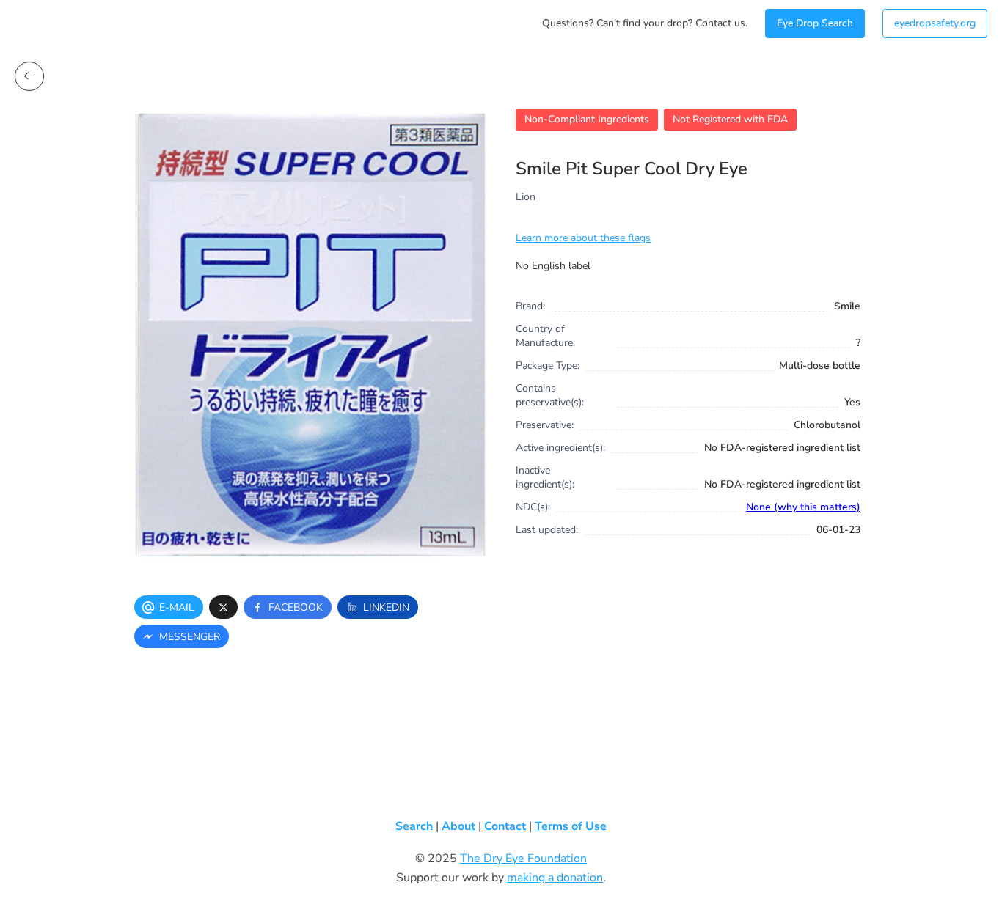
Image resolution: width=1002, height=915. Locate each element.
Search (414, 826)
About (458, 826)
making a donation (555, 878)
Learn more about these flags (583, 238)
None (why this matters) (803, 507)
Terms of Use (571, 826)
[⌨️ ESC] (29, 76)
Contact (505, 826)
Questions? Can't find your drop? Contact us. (644, 23)
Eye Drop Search (815, 23)
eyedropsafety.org (935, 23)
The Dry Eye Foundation (523, 858)
